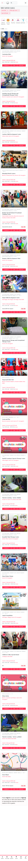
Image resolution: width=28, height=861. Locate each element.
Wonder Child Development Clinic (11, 258)
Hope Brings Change (7, 576)
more (16, 62)
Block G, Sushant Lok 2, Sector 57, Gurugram (13, 97)
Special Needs (5, 13)
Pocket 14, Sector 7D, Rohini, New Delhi (11, 499)
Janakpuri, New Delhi (7, 656)
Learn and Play (6, 419)
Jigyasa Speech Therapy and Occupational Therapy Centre (13, 340)
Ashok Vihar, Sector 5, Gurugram (10, 539)
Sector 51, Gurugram (7, 578)
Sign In (8, 798)
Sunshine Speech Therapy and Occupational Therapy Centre (10, 94)
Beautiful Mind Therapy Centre (10, 537)
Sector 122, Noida (6, 776)
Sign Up (23, 798)
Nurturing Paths (6, 54)
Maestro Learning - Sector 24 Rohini (11, 737)
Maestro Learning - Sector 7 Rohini (11, 497)
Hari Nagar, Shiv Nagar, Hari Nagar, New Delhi (13, 299)
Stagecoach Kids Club (8, 379)
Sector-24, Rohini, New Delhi (9, 738)
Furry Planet (5, 774)
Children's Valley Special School (10, 654)
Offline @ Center (13, 10)
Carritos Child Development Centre (11, 134)
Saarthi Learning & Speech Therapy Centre (13, 458)
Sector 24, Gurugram (7, 56)
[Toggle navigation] (25, 2)
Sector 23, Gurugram (7, 260)
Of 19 (5, 29)
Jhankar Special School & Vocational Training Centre (11, 213)
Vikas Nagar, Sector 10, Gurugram (10, 460)
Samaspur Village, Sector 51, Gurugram (11, 617)
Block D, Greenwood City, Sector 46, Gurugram (14, 175)
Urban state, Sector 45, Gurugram (10, 136)
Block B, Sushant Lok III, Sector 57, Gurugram (13, 421)
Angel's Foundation (7, 615)
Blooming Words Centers (8, 173)
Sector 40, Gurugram (7, 343)
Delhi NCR (4, 10)
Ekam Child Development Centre (11, 297)
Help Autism (5, 696)
